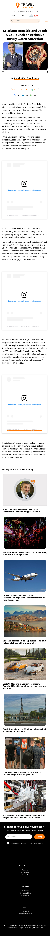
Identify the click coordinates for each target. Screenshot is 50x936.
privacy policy (39, 488)
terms (30, 488)
